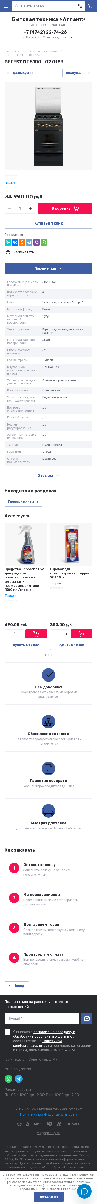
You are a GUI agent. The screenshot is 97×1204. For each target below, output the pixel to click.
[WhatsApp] (44, 242)
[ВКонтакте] (15, 242)
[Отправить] (86, 1018)
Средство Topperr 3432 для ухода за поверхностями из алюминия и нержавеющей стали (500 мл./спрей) (24, 579)
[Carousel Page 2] (48, 655)
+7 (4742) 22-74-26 (45, 32)
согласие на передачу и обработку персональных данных (44, 1034)
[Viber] (36, 242)
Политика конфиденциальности (48, 1114)
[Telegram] (29, 242)
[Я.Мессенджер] (8, 242)
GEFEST (11, 183)
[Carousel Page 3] (51, 655)
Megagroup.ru (48, 1133)
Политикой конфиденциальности (37, 1043)
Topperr (10, 596)
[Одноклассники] (22, 242)
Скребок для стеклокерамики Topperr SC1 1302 (70, 573)
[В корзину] (36, 633)
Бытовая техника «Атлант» (48, 19)
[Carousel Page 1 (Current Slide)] (45, 655)
